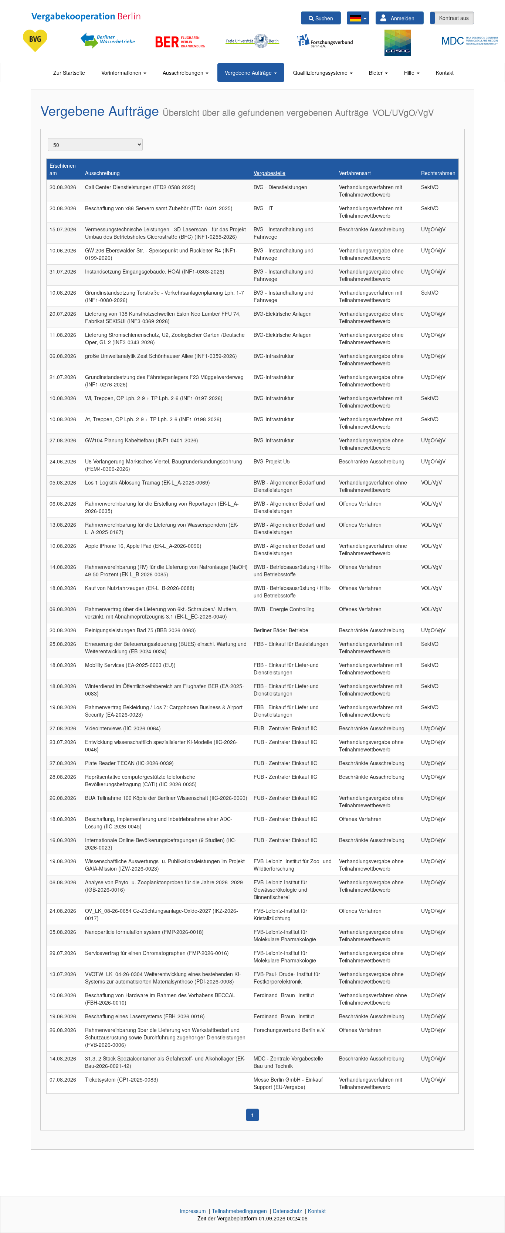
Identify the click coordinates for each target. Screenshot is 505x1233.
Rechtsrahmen (438, 173)
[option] (38, 41)
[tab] (69, 72)
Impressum (193, 1210)
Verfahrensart (355, 173)
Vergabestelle (269, 173)
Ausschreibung (102, 173)
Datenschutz (287, 1210)
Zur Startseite (69, 72)
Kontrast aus (454, 17)
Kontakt (445, 72)
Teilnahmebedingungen (239, 1210)
